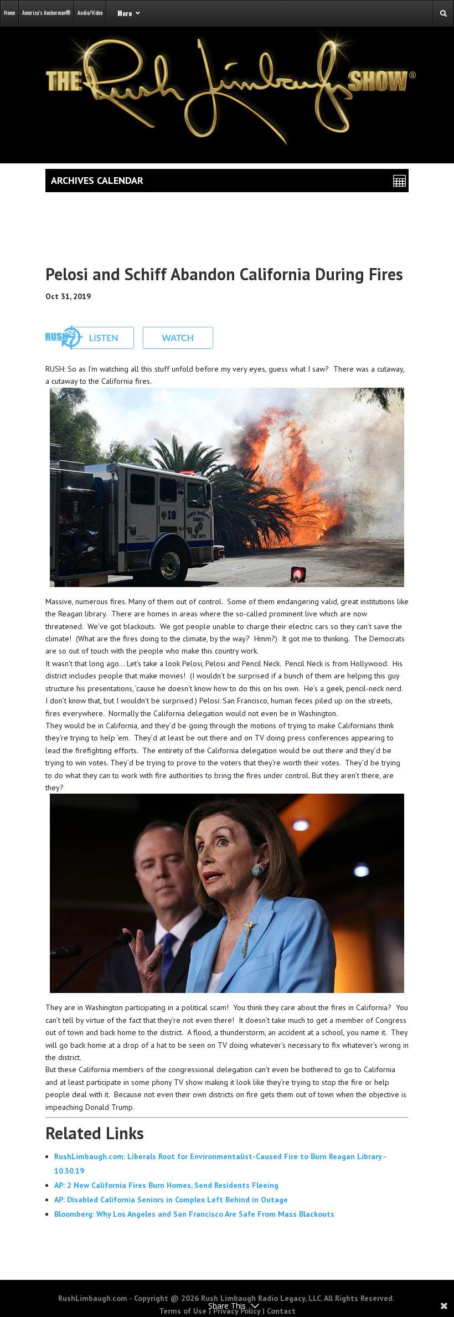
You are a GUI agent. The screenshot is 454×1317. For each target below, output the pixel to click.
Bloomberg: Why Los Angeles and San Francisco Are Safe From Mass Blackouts (194, 1214)
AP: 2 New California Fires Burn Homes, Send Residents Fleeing (166, 1185)
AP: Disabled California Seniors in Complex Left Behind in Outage (171, 1200)
